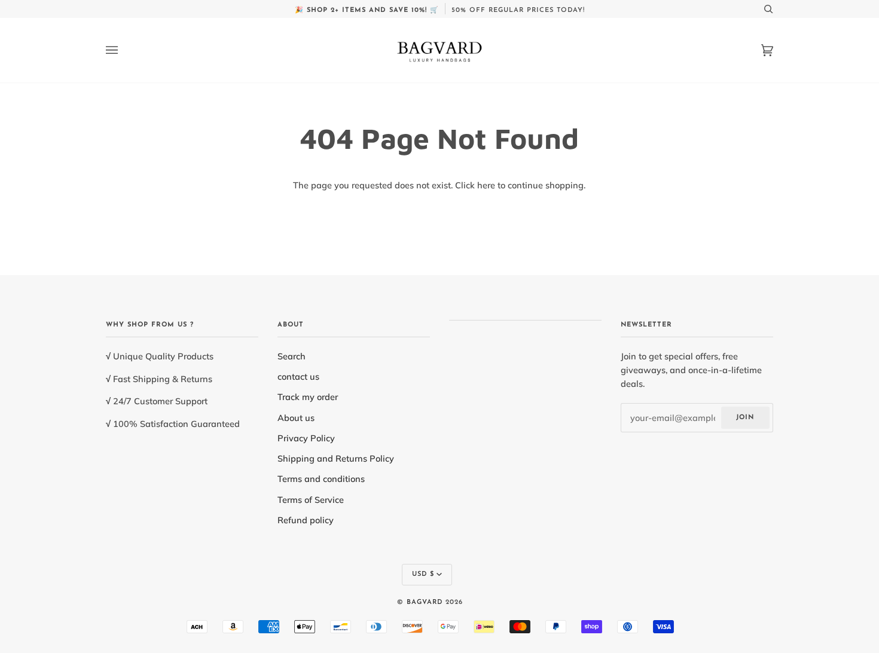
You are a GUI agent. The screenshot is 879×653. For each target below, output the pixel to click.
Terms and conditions (321, 478)
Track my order (307, 396)
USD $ (423, 574)
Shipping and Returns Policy (335, 458)
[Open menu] (124, 50)
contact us (298, 376)
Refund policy (305, 520)
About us (296, 417)
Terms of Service (310, 499)
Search (291, 356)
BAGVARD (424, 602)
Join (745, 417)
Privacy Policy (306, 438)
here (486, 185)
